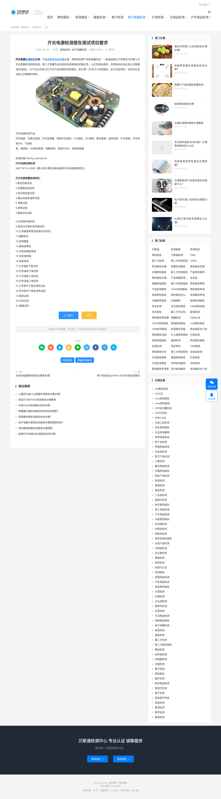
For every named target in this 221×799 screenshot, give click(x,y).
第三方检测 (158, 260)
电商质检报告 (159, 294)
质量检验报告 (54, 59)
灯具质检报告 (159, 357)
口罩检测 (160, 461)
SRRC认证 (160, 417)
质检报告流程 (159, 334)
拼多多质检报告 (163, 538)
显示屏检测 (161, 552)
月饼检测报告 (178, 363)
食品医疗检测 (162, 697)
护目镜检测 (161, 523)
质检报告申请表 (160, 368)
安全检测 (157, 306)
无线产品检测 (162, 543)
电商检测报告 (197, 300)
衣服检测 (160, 663)
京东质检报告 (178, 306)
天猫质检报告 (159, 300)
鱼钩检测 (160, 717)
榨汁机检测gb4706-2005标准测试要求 (118, 375)
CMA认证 (195, 317)
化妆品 (193, 277)
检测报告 (81, 17)
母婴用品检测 (162, 577)
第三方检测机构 (179, 260)
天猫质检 (176, 300)
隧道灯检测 (161, 688)
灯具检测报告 (159, 363)
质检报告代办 (159, 351)
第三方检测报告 (179, 272)
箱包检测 (160, 649)
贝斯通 (155, 249)
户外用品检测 (200, 17)
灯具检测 (158, 17)
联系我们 (98, 758)
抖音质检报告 (162, 519)
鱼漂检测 (160, 707)
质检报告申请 (197, 289)
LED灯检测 (161, 412)
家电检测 (37, 27)
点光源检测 (161, 601)
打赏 (89, 315)
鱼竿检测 (160, 712)
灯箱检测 (160, 596)
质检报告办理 (197, 266)
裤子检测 (160, 668)
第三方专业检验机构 (179, 311)
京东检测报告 (178, 368)
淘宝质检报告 (159, 340)
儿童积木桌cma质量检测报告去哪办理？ (40, 393)
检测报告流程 (178, 328)
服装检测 (99, 17)
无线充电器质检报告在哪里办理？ (34, 375)
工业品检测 (161, 494)
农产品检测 (161, 441)
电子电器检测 (136, 17)
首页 (50, 17)
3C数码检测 (161, 388)
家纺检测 (160, 490)
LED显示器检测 (163, 408)
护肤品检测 (161, 528)
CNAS (193, 260)
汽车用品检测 (162, 581)
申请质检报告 (197, 340)
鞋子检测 (117, 17)
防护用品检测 (162, 683)
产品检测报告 (159, 289)
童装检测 (160, 634)
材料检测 (160, 562)
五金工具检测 (162, 422)
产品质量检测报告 (179, 277)
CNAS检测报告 (179, 289)
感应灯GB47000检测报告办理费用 (37, 399)
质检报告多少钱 (198, 328)
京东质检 (157, 311)
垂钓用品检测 (162, 466)
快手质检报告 (162, 504)
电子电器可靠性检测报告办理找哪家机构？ (41, 422)
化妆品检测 (196, 351)
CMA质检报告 (197, 306)
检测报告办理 (159, 266)
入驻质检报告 (197, 323)
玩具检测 (157, 345)
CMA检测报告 (159, 328)
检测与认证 (161, 567)
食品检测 (160, 702)
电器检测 (176, 317)
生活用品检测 (162, 615)
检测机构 (195, 249)
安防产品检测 (162, 475)
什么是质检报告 (179, 334)
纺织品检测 (161, 654)
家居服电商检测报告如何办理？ (35, 416)
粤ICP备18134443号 (111, 786)
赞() (110, 49)
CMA (192, 254)
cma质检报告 (162, 398)
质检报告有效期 (160, 317)
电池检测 (160, 630)
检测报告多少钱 (198, 368)
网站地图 (123, 783)
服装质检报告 (178, 357)
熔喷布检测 (161, 606)
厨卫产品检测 (162, 456)
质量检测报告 (178, 266)
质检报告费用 (197, 283)
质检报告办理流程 (160, 277)
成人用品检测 (162, 509)
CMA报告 (195, 345)
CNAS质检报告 (160, 323)
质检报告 (20, 12)
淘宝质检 (176, 345)
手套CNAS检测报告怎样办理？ (35, 405)
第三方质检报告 (179, 283)
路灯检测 (160, 678)
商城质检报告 (178, 323)
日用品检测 (177, 17)
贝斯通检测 (177, 254)
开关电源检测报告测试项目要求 (77, 42)
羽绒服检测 (161, 659)
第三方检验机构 (179, 351)
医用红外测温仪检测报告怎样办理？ (37, 433)
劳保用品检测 (162, 446)
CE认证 (159, 393)
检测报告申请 (197, 294)
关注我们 (204, 4)
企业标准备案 (162, 432)
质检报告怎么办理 (179, 294)
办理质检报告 (159, 272)
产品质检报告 (197, 272)
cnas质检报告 (162, 403)
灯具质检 (195, 357)
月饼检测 (195, 363)
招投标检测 (161, 533)
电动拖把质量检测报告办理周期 (35, 428)
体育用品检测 (162, 437)
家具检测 (160, 480)
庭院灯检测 (161, 499)
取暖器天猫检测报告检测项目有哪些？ (39, 411)
